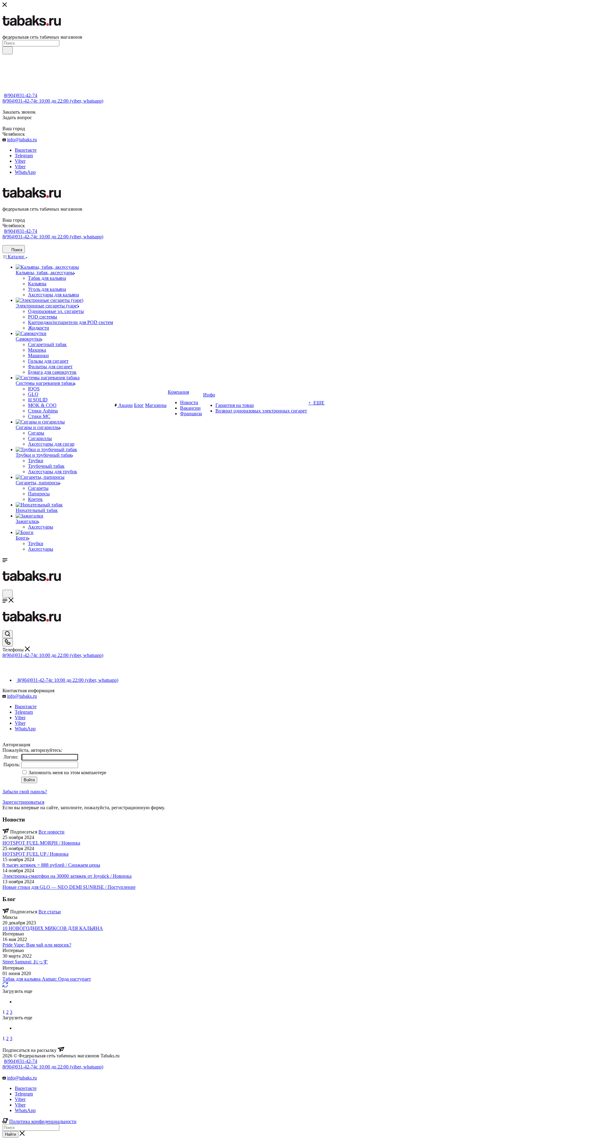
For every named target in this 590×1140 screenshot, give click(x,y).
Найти (10, 1134)
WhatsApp (25, 172)
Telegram (24, 155)
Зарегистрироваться (23, 802)
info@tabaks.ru (22, 139)
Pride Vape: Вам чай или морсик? (36, 944)
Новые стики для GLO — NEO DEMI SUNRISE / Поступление (69, 887)
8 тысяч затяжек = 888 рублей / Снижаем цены (51, 865)
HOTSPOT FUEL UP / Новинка (35, 854)
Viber (20, 161)
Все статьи (49, 911)
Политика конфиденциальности (43, 1121)
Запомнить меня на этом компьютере (66, 772)
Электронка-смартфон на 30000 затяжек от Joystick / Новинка (67, 876)
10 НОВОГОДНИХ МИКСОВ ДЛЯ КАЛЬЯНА (52, 928)
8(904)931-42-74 (20, 95)
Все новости (51, 831)
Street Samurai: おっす (25, 961)
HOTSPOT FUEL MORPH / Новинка (41, 842)
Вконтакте (26, 150)
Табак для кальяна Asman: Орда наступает (46, 979)
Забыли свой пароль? (24, 791)
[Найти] (7, 50)
